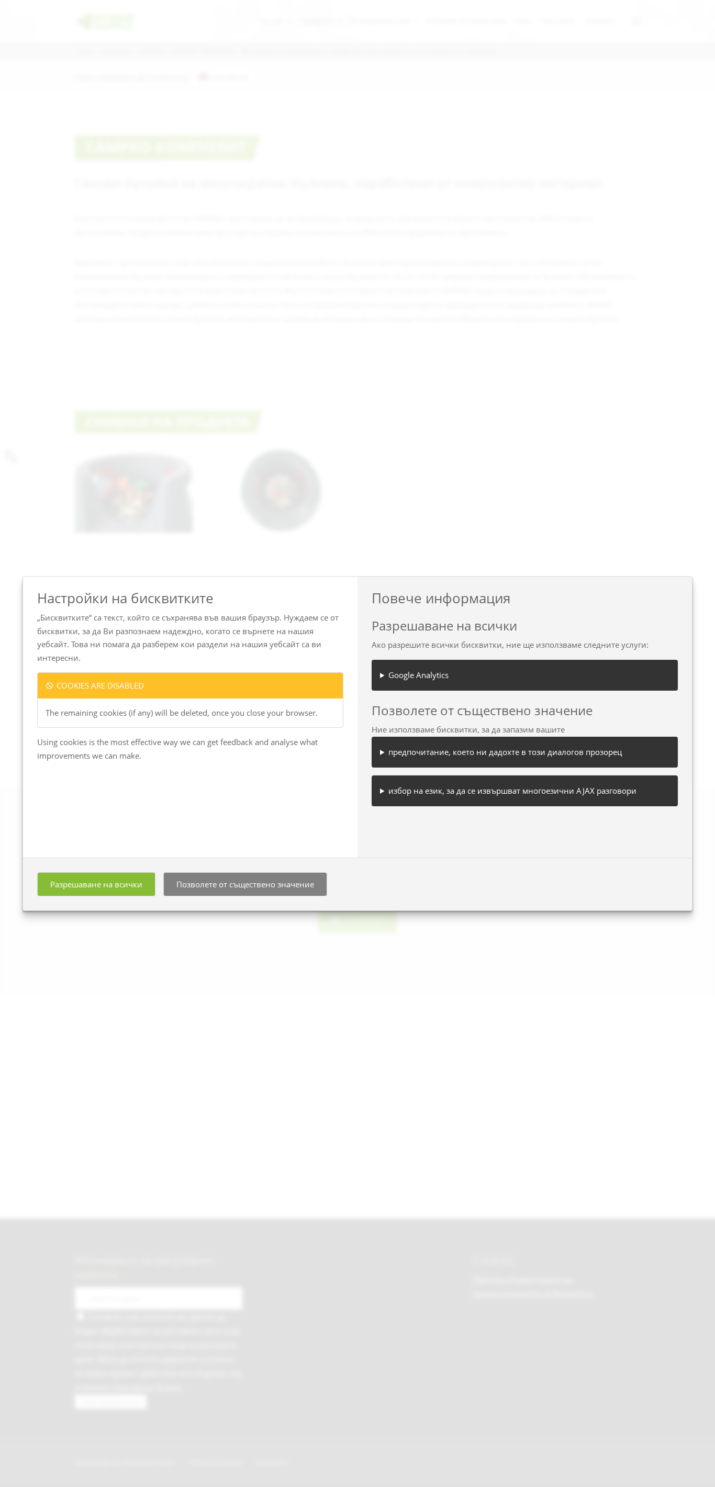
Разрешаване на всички (96, 884)
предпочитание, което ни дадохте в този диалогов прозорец (505, 752)
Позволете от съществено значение (245, 884)
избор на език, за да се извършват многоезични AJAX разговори (512, 790)
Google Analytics (418, 675)
